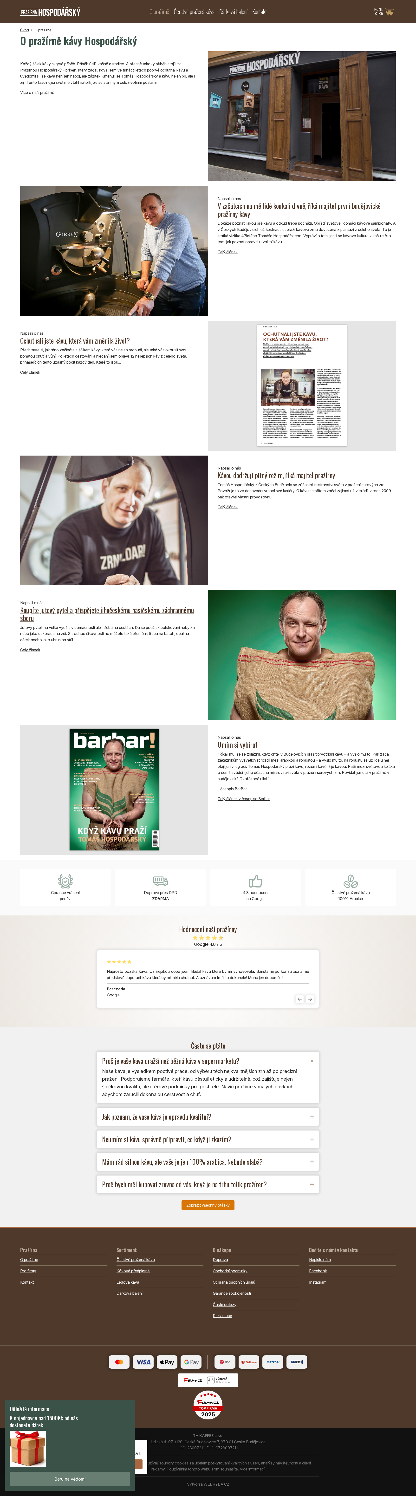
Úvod (24, 30)
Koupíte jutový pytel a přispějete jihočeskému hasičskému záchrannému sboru (107, 614)
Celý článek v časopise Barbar (244, 798)
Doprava (220, 1259)
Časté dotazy (224, 1304)
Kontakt (259, 11)
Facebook (318, 1270)
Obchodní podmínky (230, 1270)
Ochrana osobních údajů (234, 1282)
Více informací (252, 1469)
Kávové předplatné (133, 1270)
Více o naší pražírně (37, 92)
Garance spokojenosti (232, 1293)
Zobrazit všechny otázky (208, 1205)
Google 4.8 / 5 (208, 944)
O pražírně (159, 11)
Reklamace (222, 1315)
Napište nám (320, 1259)
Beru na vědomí (69, 1479)
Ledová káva (128, 1282)
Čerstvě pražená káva (194, 11)
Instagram (317, 1282)
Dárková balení (233, 11)
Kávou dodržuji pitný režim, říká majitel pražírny (276, 475)
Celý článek (228, 251)
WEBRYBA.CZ (216, 1484)
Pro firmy (28, 1270)
